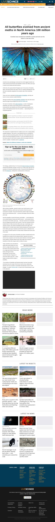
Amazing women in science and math (32, 475)
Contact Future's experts (20, 504)
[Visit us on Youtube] (30, 1)
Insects (29, 24)
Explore (43, 4)
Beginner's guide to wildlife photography (42, 473)
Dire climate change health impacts (13, 7)
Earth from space (23, 472)
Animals (5, 4)
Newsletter (33, 78)
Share (5, 78)
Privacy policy (11, 507)
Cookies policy (22, 507)
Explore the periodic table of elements (32, 479)
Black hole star (51, 7)
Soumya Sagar (23, 41)
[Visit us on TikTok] (33, 1)
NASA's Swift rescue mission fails (28, 7)
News (38, 41)
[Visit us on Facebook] (24, 1)
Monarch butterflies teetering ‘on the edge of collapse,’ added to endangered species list (28, 249)
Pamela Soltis (15, 267)
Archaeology (11, 4)
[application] (19, 280)
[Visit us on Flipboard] (32, 1)
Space (32, 4)
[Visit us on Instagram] (28, 1)
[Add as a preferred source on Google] (27, 497)
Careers (10, 510)
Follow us (27, 78)
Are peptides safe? (41, 7)
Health (16, 4)
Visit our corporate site (29, 493)
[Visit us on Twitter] (26, 1)
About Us (31, 502)
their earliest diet (23, 101)
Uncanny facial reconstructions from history (32, 483)
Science (21, 4)
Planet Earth (27, 4)
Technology (37, 4)
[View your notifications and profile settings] (50, 2)
